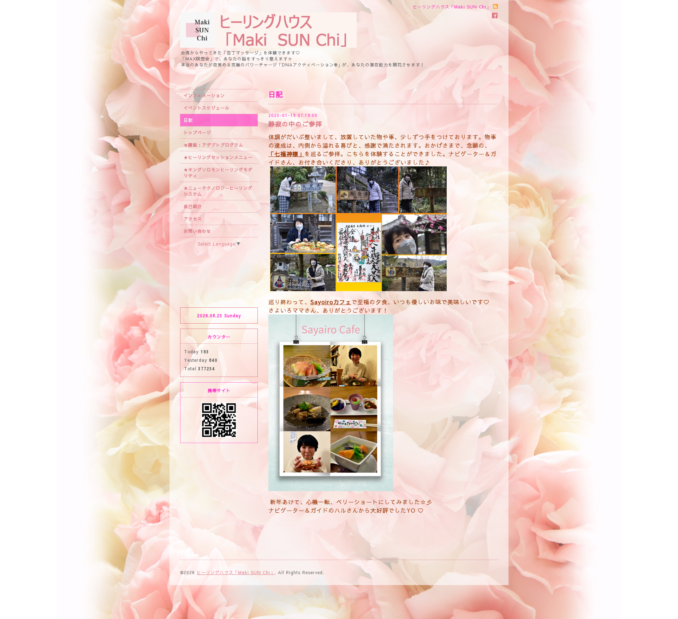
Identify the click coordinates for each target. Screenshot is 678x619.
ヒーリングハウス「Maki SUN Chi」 (236, 572)
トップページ (197, 132)
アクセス (193, 219)
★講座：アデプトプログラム (213, 145)
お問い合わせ (197, 231)
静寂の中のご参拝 (295, 123)
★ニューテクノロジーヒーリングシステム (218, 191)
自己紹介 (193, 206)
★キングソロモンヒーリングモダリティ (218, 172)
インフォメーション (204, 95)
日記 (188, 120)
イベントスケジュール (207, 108)
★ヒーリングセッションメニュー (218, 157)
